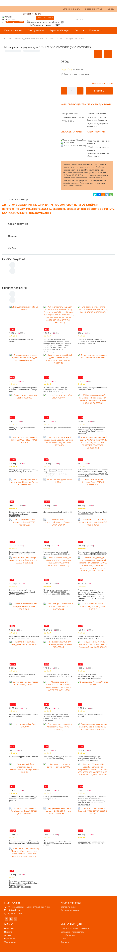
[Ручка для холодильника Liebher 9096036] (24, 406)
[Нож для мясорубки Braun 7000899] (24, 735)
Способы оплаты (68, 935)
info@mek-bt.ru (14, 910)
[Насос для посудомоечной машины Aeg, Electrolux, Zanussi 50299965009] (24, 490)
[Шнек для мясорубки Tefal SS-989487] (24, 318)
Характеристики (18, 223)
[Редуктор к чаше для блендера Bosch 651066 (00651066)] (93, 490)
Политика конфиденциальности (75, 928)
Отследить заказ (68, 907)
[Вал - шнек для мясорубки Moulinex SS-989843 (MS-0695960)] (58, 735)
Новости (8, 932)
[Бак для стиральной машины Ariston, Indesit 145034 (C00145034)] (58, 615)
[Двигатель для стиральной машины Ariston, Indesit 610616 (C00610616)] (93, 530)
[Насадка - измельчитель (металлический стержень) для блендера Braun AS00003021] (93, 653)
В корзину (99, 91)
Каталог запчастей (13, 30)
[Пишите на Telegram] (43, 21)
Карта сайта (9, 939)
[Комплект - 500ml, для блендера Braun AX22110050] (24, 653)
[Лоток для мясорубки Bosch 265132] (58, 490)
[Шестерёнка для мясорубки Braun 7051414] (58, 406)
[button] (98, 54)
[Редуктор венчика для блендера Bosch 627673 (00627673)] (24, 530)
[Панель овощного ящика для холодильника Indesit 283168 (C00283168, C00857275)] (93, 735)
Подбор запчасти (36, 30)
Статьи (41, 10)
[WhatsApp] (111, 194)
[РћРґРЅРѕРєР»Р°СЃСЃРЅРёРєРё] (103, 194)
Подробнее (45, 907)
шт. (71, 9)
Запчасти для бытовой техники (29, 38)
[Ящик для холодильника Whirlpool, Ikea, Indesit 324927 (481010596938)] (24, 819)
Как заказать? (8, 10)
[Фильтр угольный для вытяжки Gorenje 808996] (58, 775)
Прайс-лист (9, 928)
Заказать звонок (45, 18)
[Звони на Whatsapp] (62, 21)
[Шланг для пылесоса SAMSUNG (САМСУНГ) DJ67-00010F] (93, 615)
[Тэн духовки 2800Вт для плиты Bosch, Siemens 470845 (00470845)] (58, 653)
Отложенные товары (70, 910)
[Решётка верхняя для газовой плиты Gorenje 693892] (24, 693)
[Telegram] (107, 194)
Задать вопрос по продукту (76, 74)
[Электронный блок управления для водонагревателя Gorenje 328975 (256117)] (24, 775)
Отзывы (12, 236)
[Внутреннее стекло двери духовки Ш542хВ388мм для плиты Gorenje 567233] (58, 819)
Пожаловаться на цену (102, 83)
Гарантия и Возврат (59, 30)
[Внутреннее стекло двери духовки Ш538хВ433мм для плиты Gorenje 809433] (24, 366)
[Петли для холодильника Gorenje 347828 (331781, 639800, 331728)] (93, 819)
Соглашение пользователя (72, 932)
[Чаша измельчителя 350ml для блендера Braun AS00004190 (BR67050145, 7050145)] (58, 366)
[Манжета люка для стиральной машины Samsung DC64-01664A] (58, 530)
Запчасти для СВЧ (54, 38)
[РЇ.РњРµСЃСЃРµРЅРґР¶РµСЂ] (95, 194)
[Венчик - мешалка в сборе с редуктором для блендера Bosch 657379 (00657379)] (24, 568)
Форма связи (10, 942)
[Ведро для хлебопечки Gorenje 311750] (93, 693)
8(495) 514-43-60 (32, 13)
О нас (20, 10)
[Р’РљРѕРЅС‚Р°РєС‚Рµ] (99, 194)
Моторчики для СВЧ (75, 38)
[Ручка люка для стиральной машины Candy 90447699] (93, 366)
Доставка (79, 30)
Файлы (12, 248)
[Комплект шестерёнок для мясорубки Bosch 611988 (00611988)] (24, 615)
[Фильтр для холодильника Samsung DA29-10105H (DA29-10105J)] (24, 448)
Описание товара (18, 199)
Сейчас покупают (13, 259)
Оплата (30, 10)
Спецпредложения (14, 287)
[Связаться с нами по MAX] (15, 919)
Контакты (94, 30)
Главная (7, 38)
